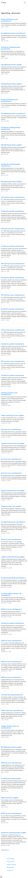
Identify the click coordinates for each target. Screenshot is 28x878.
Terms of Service (11, 864)
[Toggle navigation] (25, 2)
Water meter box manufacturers (12, 710)
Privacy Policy (11, 861)
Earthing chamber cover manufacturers (9, 393)
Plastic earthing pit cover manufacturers (9, 20)
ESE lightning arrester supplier (11, 64)
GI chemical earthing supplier (11, 778)
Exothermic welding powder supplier (13, 833)
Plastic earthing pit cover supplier (12, 415)
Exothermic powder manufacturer (12, 211)
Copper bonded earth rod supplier (13, 443)
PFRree (3, 2)
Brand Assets (10, 867)
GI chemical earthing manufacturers (13, 578)
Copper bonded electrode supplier (13, 557)
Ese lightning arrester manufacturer (13, 33)
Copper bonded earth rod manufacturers (10, 727)
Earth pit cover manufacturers (11, 429)
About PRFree (10, 858)
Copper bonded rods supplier (11, 506)
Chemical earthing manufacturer (12, 695)
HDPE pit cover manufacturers (11, 609)
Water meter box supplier (9, 798)
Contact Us (10, 870)
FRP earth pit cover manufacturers (13, 197)
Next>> (8, 850)
